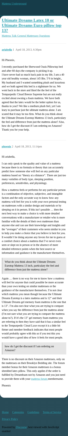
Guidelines (33, 412)
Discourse (21, 427)
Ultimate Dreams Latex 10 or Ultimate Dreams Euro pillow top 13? (31, 25)
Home (5, 412)
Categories (18, 412)
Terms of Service (52, 412)
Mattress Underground (14, 3)
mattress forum (39, 378)
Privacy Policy (10, 419)
